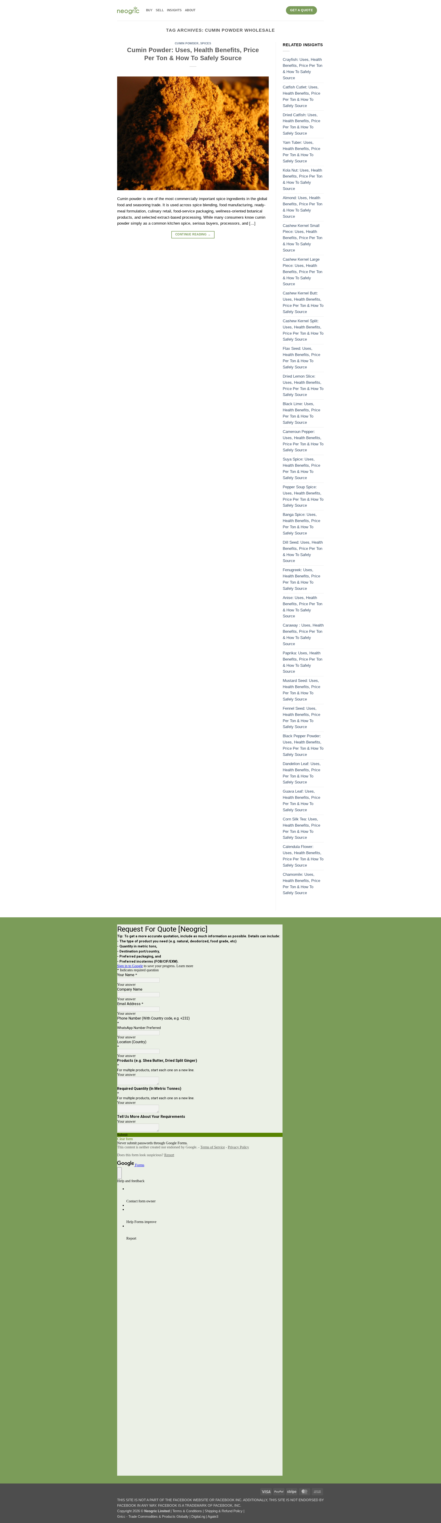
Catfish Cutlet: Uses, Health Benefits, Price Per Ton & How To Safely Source (301, 96)
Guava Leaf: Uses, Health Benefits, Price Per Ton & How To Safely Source (301, 800)
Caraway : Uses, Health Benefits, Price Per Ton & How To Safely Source (303, 634)
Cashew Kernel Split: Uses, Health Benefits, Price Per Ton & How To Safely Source (303, 330)
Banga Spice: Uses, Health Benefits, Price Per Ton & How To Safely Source (301, 523)
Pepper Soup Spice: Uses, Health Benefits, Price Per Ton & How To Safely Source (303, 496)
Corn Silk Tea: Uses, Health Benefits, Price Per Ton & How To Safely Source (301, 828)
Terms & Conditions (187, 1511)
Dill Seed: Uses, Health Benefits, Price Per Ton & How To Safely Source (303, 551)
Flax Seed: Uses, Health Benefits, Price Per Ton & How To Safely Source (301, 357)
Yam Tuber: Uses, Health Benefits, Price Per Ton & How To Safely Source (301, 151)
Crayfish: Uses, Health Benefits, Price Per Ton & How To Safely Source (302, 68)
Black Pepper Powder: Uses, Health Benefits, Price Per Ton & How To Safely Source (303, 745)
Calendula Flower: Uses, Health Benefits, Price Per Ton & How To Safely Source (303, 856)
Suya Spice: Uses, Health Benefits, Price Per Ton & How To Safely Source (301, 468)
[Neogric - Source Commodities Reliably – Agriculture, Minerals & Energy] (128, 10)
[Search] (322, 10)
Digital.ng (198, 1516)
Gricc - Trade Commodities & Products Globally (153, 1516)
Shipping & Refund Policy (224, 1511)
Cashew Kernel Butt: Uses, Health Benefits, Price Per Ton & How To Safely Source (303, 302)
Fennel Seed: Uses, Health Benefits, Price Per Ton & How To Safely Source (301, 717)
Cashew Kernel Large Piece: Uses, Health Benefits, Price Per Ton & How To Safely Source (302, 271)
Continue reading (193, 234)
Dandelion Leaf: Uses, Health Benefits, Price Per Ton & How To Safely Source (302, 773)
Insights (174, 10)
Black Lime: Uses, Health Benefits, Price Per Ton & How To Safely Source (301, 413)
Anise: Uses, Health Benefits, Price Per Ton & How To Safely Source (302, 607)
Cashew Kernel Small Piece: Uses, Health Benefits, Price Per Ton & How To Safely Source (302, 238)
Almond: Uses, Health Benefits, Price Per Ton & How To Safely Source (302, 207)
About (190, 10)
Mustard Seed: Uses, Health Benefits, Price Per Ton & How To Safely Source (301, 689)
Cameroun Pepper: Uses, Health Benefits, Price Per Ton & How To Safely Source (303, 440)
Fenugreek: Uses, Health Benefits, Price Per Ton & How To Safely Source (301, 579)
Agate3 (213, 1516)
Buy (149, 10)
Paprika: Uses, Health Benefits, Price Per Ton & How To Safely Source (302, 662)
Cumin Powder (187, 43)
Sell (160, 10)
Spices (205, 43)
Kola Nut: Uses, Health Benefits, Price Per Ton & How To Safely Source (302, 179)
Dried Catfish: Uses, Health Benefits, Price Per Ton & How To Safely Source (301, 124)
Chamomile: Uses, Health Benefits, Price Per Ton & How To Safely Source (301, 883)
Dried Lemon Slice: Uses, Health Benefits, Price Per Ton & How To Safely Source (303, 385)
